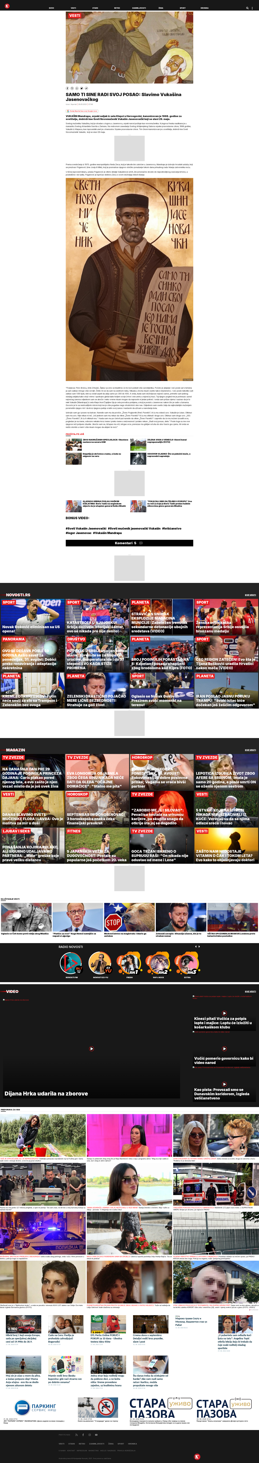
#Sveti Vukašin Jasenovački (86, 528)
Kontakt (71, 1451)
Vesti (73, 8)
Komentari (125, 543)
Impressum (82, 1451)
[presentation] (196, 946)
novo (51, 8)
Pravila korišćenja (126, 1451)
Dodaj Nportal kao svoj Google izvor (83, 111)
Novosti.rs (18, 595)
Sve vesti (250, 595)
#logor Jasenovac (78, 533)
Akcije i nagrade (108, 1451)
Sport (183, 8)
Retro (117, 8)
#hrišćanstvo (171, 528)
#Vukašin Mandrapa (107, 533)
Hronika (205, 8)
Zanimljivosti (139, 8)
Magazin (15, 750)
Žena (161, 8)
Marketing (94, 1451)
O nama (62, 1451)
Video (12, 991)
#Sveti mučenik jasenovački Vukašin (134, 528)
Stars (95, 8)
